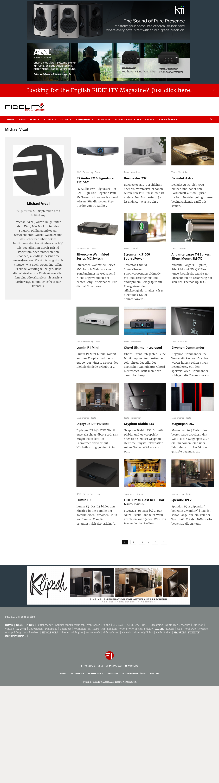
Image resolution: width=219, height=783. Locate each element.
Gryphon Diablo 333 (139, 424)
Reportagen (129, 494)
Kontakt (154, 673)
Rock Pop (190, 628)
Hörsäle (203, 628)
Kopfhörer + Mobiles (177, 625)
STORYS (21, 628)
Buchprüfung (13, 632)
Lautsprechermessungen (70, 625)
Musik (64, 119)
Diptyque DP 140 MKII (92, 424)
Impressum (112, 673)
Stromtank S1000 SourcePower (137, 256)
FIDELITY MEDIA (95, 673)
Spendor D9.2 (181, 500)
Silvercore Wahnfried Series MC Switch (92, 256)
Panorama (51, 628)
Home (11, 119)
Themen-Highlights (71, 632)
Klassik (170, 628)
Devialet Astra (182, 178)
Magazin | (181, 632)
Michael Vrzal (38, 203)
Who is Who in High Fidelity (136, 628)
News (22, 119)
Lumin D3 (83, 500)
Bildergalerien (110, 632)
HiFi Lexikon (109, 628)
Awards (126, 632)
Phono (106, 625)
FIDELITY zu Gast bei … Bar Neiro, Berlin (144, 502)
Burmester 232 (135, 178)
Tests (33, 119)
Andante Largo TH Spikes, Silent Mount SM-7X (191, 256)
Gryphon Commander (187, 347)
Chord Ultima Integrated (143, 347)
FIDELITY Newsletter (127, 119)
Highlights (83, 119)
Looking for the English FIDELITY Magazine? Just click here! (109, 90)
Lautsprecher (82, 417)
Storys (48, 119)
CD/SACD (118, 625)
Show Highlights (143, 632)
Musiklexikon (31, 632)
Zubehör (135, 248)
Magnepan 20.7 (183, 424)
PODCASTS (104, 119)
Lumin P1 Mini (87, 347)
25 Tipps (93, 628)
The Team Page (77, 673)
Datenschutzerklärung (134, 673)
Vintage (9, 628)
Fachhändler (168, 119)
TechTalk (65, 628)
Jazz (179, 628)
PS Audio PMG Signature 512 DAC (95, 180)
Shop (148, 119)
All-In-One (133, 625)
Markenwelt (93, 632)
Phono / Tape (82, 248)
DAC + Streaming (84, 172)
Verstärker (136, 172)
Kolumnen (80, 628)
